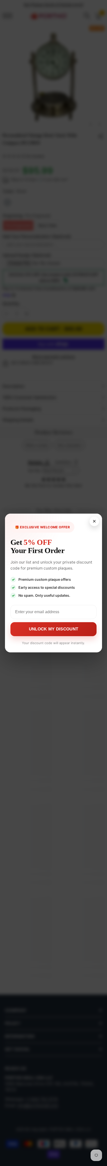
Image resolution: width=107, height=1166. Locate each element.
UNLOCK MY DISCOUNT (53, 629)
